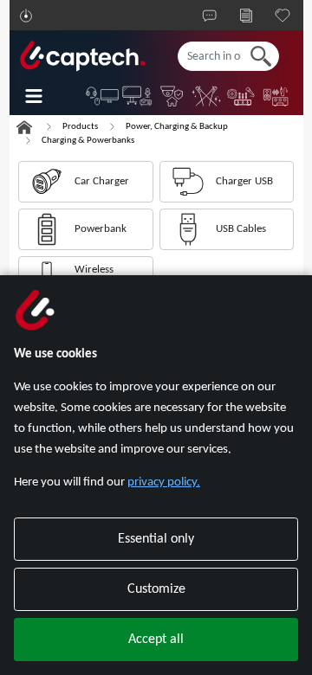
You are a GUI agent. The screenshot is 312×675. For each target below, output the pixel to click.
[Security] (172, 96)
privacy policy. (163, 482)
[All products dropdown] (46, 96)
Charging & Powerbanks (88, 140)
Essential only (156, 539)
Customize (156, 589)
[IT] (103, 96)
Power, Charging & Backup (177, 127)
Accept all (156, 639)
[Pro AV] (137, 96)
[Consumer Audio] (276, 96)
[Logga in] (26, 15)
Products (80, 127)
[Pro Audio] (241, 96)
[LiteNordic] (207, 96)
